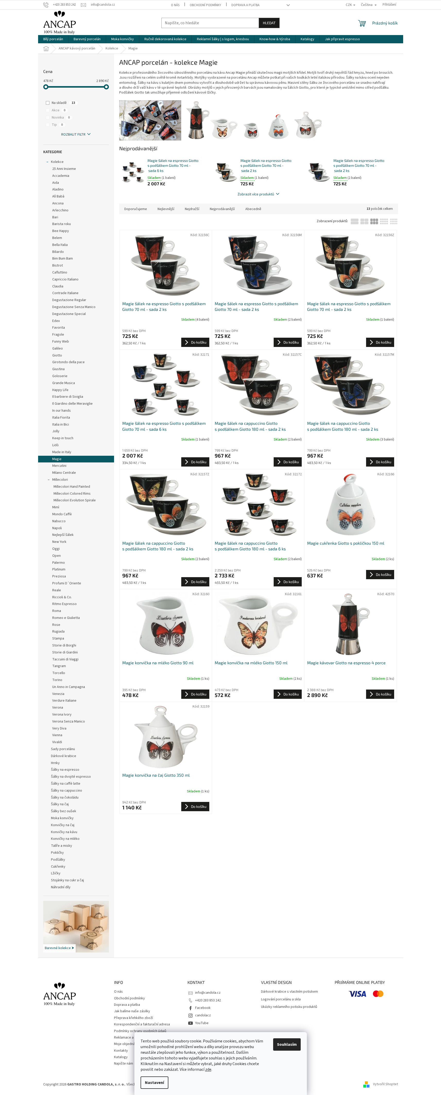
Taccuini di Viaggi (65, 659)
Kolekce (57, 161)
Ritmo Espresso (64, 604)
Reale (56, 590)
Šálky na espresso (65, 769)
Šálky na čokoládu (65, 797)
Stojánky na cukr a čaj (67, 880)
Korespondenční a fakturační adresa (142, 1024)
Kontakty (121, 1050)
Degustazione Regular (69, 300)
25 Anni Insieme (64, 168)
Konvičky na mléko (65, 838)
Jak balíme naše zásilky (132, 1011)
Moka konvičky (62, 818)
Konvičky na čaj (62, 825)
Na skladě (63, 102)
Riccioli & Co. (62, 597)
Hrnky (55, 763)
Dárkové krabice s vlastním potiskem (289, 991)
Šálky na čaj (60, 804)
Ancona (58, 203)
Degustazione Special (69, 314)
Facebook (203, 1007)
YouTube (202, 1023)
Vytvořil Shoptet (385, 1084)
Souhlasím (287, 1044)
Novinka (61, 117)
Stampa (58, 638)
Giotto (57, 355)
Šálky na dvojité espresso (71, 776)
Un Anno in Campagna (68, 687)
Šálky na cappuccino (66, 790)
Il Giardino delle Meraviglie (72, 403)
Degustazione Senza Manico (74, 307)
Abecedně (253, 209)
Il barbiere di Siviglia (67, 396)
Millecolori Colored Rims (72, 493)
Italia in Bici (60, 424)
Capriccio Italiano (65, 279)
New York (59, 541)
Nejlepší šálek (63, 534)
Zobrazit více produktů (256, 194)
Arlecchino (60, 210)
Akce (58, 110)
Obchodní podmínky (205, 5)
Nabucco (59, 521)
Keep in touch (62, 438)
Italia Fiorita (61, 417)
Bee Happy (60, 231)
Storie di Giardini (65, 652)
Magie (57, 459)
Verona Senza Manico (68, 721)
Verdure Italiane (64, 700)
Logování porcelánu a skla (281, 999)
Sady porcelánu (63, 749)
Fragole (58, 334)
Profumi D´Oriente (66, 583)
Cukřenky (58, 866)
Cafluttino (59, 272)
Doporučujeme (135, 209)
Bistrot (57, 265)
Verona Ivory (62, 714)
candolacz (203, 1015)
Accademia (60, 175)
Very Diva (59, 728)
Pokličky (57, 852)
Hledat (269, 23)
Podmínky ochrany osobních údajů (140, 1031)
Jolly (55, 431)
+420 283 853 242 (208, 1000)
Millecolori (60, 479)
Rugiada (58, 631)
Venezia (58, 693)
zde (208, 1069)
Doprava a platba (245, 5)
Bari (55, 217)
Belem (57, 237)
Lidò (55, 445)
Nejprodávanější (222, 209)
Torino (57, 680)
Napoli (57, 528)
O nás (175, 5)
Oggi (56, 548)
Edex (56, 320)
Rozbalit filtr (73, 134)
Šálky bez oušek (63, 811)
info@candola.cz (208, 992)
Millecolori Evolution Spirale (75, 500)
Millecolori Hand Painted (72, 486)
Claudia (57, 286)
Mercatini (59, 465)
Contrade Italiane (65, 293)
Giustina (58, 369)
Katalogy (121, 1057)
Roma (56, 610)
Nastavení (154, 1082)
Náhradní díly (61, 887)
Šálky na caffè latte (65, 783)
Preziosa (59, 576)
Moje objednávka (127, 1044)
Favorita (58, 327)
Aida (55, 182)
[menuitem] (53, 39)
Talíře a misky (61, 845)
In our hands (61, 410)
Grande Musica (63, 383)
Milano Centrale (64, 472)
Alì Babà (58, 196)
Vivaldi (57, 742)
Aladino (58, 189)
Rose (56, 624)
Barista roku (61, 224)
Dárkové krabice (63, 756)
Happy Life (60, 390)
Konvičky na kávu (64, 832)
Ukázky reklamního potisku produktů (289, 1007)
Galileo (57, 348)
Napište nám (123, 1063)
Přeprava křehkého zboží (133, 1018)
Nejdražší (192, 209)
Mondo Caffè (62, 514)
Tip (57, 124)
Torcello (58, 673)
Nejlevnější (166, 209)
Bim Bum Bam (62, 258)
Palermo (58, 562)
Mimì (55, 507)
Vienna (57, 735)
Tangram (59, 666)
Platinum (58, 569)
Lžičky (55, 873)
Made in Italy (61, 452)
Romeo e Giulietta (66, 617)
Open (56, 555)
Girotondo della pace (68, 362)
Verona (57, 707)
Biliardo (58, 251)
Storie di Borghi (64, 645)
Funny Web (60, 341)
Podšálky (58, 859)
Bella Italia (60, 244)
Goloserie (59, 376)
